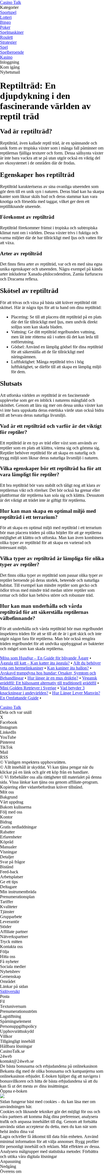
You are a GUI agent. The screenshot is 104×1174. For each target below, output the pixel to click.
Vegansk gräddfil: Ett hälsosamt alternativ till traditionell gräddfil (48, 680)
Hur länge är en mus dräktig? (52, 678)
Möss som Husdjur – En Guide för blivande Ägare (44, 658)
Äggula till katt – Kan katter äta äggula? (35, 663)
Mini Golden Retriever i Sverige (28, 688)
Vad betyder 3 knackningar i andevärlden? (42, 690)
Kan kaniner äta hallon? (68, 668)
